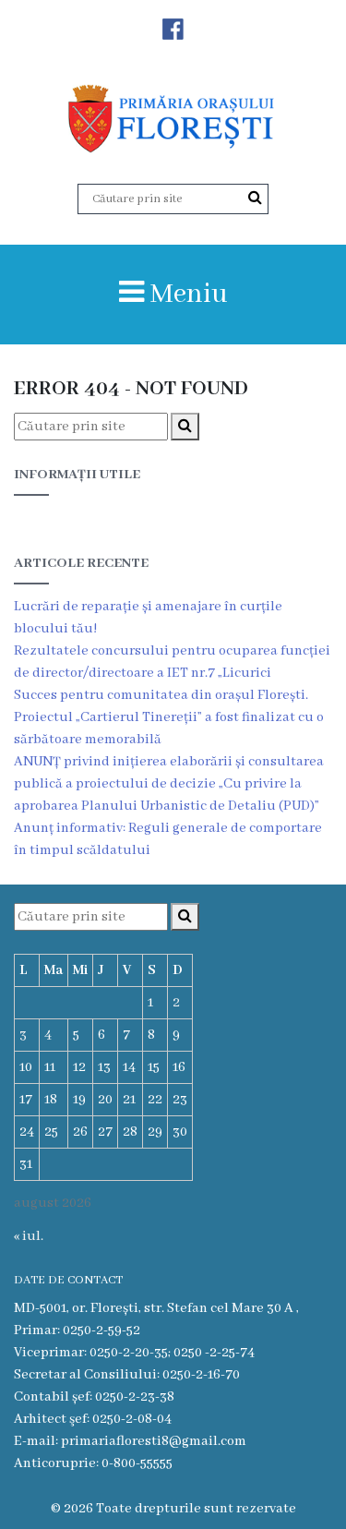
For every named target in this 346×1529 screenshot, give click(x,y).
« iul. (28, 1236)
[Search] (255, 199)
